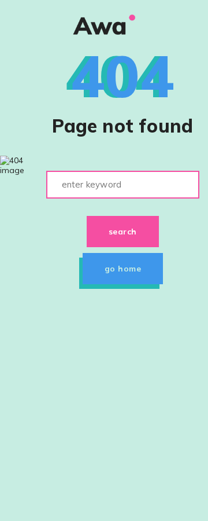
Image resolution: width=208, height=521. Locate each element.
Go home (123, 268)
